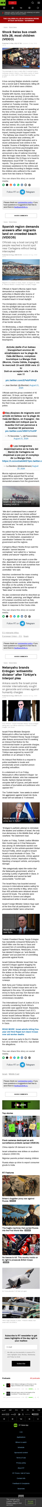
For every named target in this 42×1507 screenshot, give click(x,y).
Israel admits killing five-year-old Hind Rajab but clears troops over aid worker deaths (20, 1032)
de (22, 1410)
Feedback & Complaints (21, 1483)
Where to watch (21, 1442)
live (12, 2)
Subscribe (21, 1364)
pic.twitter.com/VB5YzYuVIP (21, 431)
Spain (26, 636)
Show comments (21, 215)
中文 (39, 1410)
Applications (21, 1437)
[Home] (3, 3)
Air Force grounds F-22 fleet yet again (14, 1291)
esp (10, 1410)
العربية (3, 1410)
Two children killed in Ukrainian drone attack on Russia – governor (21, 20)
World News (13, 27)
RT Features (8, 1173)
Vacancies (21, 1489)
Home (6, 27)
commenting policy (25, 202)
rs (33, 1410)
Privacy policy (21, 1463)
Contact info (21, 1478)
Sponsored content (21, 1452)
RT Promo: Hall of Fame (21, 1473)
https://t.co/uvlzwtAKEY (15, 461)
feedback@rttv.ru (21, 207)
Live (21, 1432)
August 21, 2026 (21, 439)
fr (28, 1410)
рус (16, 1410)
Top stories (7, 1113)
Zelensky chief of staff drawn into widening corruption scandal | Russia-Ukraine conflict (22, 13)
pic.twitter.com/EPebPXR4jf (21, 380)
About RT (21, 1468)
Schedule (21, 1447)
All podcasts (35, 1378)
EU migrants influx (10, 633)
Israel (4, 1074)
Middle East (14, 1074)
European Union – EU (12, 636)
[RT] (5, 1415)
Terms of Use (21, 1458)
